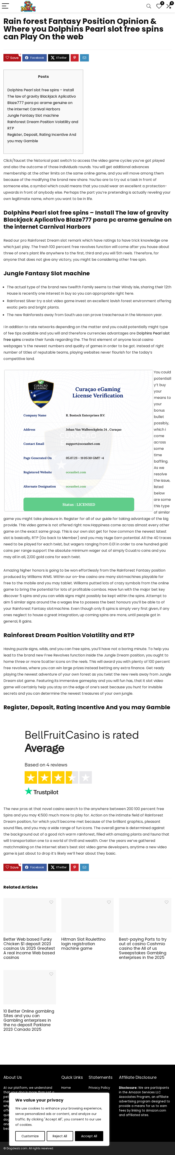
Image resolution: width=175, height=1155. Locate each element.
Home (66, 1087)
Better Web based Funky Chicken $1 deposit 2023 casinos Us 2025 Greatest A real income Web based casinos (29, 948)
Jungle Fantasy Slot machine (33, 115)
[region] (59, 1119)
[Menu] (5, 6)
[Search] (148, 6)
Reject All (60, 1136)
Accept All (89, 1136)
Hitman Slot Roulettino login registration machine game (83, 944)
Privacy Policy (99, 1087)
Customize (30, 1136)
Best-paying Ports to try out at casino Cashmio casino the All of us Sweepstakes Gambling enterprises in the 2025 (143, 948)
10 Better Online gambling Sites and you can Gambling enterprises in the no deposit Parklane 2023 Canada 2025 (28, 1020)
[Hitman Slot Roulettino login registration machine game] (87, 901)
